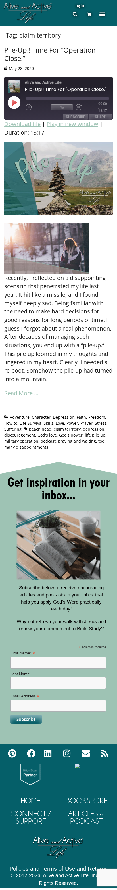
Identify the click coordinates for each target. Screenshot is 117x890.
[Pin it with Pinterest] (40, 407)
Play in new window (72, 124)
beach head (40, 429)
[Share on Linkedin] (50, 407)
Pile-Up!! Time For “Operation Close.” (50, 54)
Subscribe (75, 116)
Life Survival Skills (36, 423)
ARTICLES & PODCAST (86, 817)
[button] (75, 14)
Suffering (13, 429)
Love (60, 423)
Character (41, 417)
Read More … (21, 393)
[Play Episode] (19, 102)
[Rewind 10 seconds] (37, 107)
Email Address (24, 696)
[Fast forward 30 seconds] (87, 107)
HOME (30, 800)
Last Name (20, 674)
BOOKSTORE (86, 800)
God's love (47, 435)
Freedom (96, 417)
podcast (48, 441)
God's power (71, 435)
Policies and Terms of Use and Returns (58, 869)
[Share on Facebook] (8, 407)
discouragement (19, 435)
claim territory (67, 429)
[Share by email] (61, 407)
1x (62, 107)
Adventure (20, 417)
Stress (100, 423)
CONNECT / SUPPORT (31, 817)
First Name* (22, 653)
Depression (63, 417)
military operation (21, 441)
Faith (81, 417)
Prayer (86, 423)
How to (10, 423)
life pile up (95, 435)
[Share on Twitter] (19, 407)
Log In (80, 5)
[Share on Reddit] (29, 407)
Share (100, 116)
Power (72, 423)
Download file (22, 124)
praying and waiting (77, 441)
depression (93, 429)
